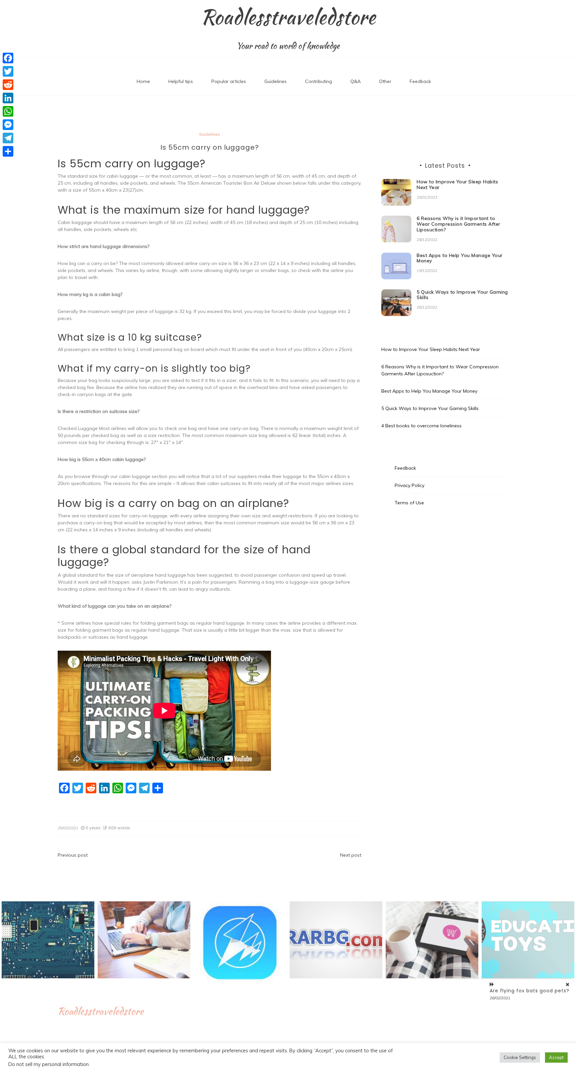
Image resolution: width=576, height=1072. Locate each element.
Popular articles (228, 81)
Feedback (420, 81)
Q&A (355, 81)
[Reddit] (8, 84)
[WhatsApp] (8, 111)
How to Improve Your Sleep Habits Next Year (457, 184)
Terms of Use (409, 503)
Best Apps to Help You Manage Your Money (460, 258)
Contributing (318, 81)
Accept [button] (556, 1057)
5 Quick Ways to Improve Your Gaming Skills (462, 295)
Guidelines (275, 81)
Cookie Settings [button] (520, 1057)
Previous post (73, 855)
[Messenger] (8, 124)
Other (385, 81)
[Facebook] (8, 58)
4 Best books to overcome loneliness (421, 426)
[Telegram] (8, 138)
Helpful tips (180, 81)
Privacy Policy (409, 485)
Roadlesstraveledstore (288, 17)
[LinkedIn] (8, 98)
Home (143, 81)
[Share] (8, 151)
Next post (350, 855)
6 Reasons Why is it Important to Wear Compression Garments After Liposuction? (458, 224)
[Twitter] (8, 71)
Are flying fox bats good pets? (529, 990)
